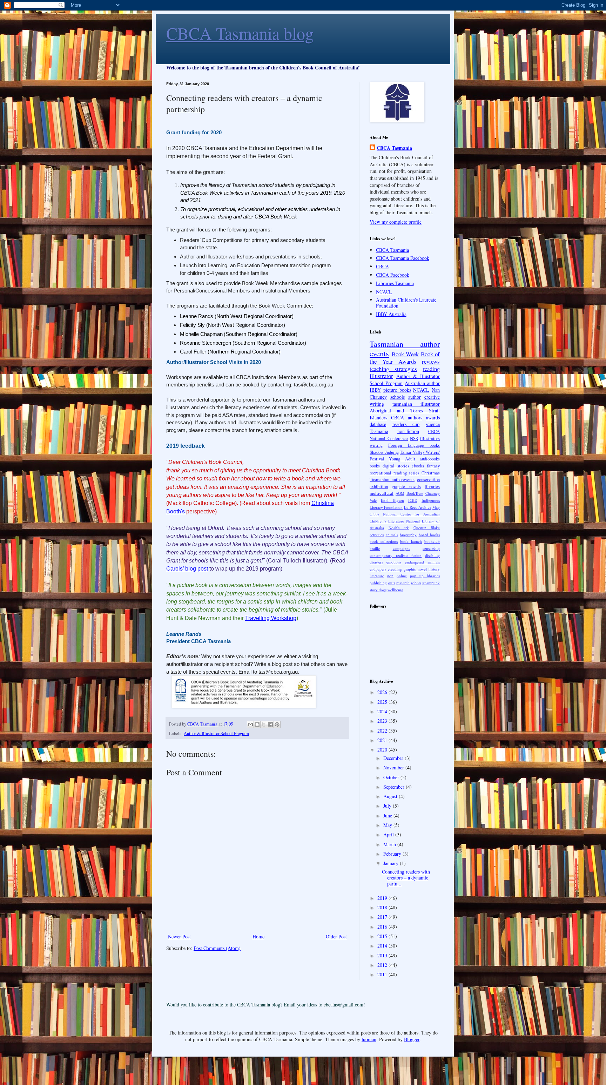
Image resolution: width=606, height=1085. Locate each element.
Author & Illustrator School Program (216, 733)
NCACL (384, 291)
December (394, 758)
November (394, 767)
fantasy (433, 466)
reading (431, 369)
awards (433, 417)
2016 (383, 926)
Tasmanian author (405, 343)
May (388, 825)
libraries (432, 487)
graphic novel (415, 569)
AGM (400, 493)
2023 (383, 720)
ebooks (418, 466)
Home (258, 936)
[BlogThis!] (257, 724)
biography (408, 534)
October (391, 777)
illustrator (381, 376)
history (434, 569)
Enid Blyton (392, 500)
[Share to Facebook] (270, 724)
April (389, 834)
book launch (411, 541)
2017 (383, 917)
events (379, 353)
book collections (384, 541)
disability (432, 555)
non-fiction (408, 431)
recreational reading (388, 473)
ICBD (412, 500)
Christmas (431, 473)
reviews (431, 361)
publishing (378, 582)
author (414, 396)
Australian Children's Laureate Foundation (406, 302)
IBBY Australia (391, 314)
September (394, 786)
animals (392, 534)
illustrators (430, 439)
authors (415, 417)
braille (375, 548)
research (403, 582)
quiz (391, 582)
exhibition (379, 487)
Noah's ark (399, 527)
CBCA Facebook (392, 274)
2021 (383, 740)
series (414, 473)
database (378, 424)
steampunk (431, 582)
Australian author (422, 383)
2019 (383, 898)
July (388, 805)
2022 (383, 730)
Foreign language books (414, 445)
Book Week (405, 354)
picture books (397, 389)
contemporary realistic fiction (396, 555)
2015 (383, 936)
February (393, 853)
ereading (395, 569)
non (390, 575)
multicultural (381, 493)
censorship (431, 548)
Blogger (411, 1039)
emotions (393, 562)
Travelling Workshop (270, 618)
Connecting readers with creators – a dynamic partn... (406, 877)
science (433, 424)
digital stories (396, 466)
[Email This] (250, 724)
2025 (383, 702)
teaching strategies (393, 369)
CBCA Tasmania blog (240, 33)
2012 (383, 965)
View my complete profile (396, 221)
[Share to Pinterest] (277, 724)
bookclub (432, 541)
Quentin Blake (426, 527)
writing (376, 445)
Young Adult (402, 459)
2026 (383, 692)
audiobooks (430, 459)
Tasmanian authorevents (392, 480)
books (375, 466)
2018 (383, 907)
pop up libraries (425, 575)
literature (377, 575)
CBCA (382, 266)
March (390, 844)
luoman (369, 1039)
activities (377, 534)
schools (397, 396)
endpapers (378, 569)
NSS (414, 439)
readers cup (406, 424)
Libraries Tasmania (395, 283)
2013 (383, 955)
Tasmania (379, 431)
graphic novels (406, 487)
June (388, 815)
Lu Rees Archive (417, 507)
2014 (383, 945)
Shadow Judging (384, 452)
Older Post (336, 936)
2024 (383, 711)
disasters (376, 562)
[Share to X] (263, 724)
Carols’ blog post (187, 569)
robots (416, 582)
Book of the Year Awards (405, 357)
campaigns (401, 548)
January (391, 863)
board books (429, 534)
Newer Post (179, 936)
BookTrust (414, 493)
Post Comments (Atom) (217, 948)
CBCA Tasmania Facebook (402, 258)
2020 (383, 749)
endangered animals (422, 562)
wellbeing (395, 589)
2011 (383, 974)
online (402, 575)
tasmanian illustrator (416, 403)
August (391, 796)
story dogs (378, 589)
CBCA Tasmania (394, 147)
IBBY (375, 389)
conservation (428, 480)
